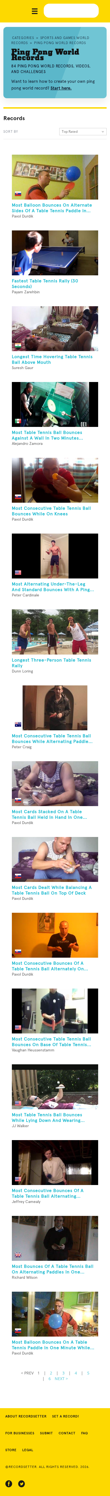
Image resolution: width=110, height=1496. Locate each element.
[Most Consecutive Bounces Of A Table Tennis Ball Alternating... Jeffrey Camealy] (55, 1162)
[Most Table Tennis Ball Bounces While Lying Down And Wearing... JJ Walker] (55, 1087)
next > (61, 1378)
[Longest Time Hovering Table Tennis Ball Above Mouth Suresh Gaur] (55, 328)
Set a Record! (65, 1416)
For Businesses (19, 1433)
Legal (27, 1450)
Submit (46, 1433)
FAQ (84, 1433)
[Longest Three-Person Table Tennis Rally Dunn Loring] (55, 632)
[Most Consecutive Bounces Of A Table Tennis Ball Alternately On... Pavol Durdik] (55, 935)
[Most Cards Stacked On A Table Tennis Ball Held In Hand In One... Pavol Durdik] (55, 783)
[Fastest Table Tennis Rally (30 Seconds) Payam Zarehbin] (55, 253)
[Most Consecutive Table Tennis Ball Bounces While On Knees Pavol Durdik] (55, 480)
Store (11, 1450)
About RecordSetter (26, 1416)
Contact (67, 1433)
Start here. (61, 88)
